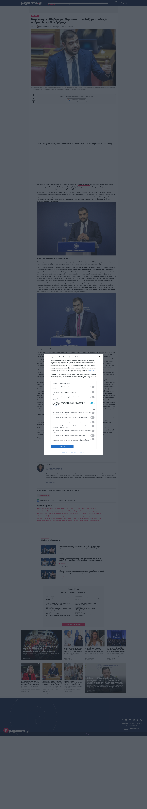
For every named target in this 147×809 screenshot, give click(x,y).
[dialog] (73, 404)
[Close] (100, 357)
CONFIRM (62, 446)
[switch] (92, 387)
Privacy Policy (82, 452)
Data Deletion (65, 452)
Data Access (73, 452)
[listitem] (73, 383)
